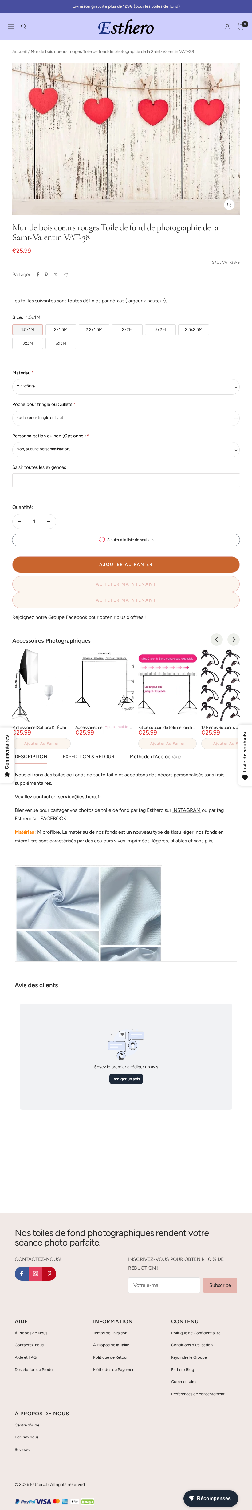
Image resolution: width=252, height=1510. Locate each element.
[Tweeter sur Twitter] (55, 274)
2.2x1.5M (94, 329)
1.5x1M (27, 329)
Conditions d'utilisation (192, 1345)
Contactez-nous (29, 1345)
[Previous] (217, 639)
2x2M (127, 329)
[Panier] (241, 26)
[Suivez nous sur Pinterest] (49, 1274)
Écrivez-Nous (27, 1437)
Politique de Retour (110, 1357)
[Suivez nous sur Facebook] (22, 1274)
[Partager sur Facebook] (38, 274)
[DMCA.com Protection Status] (87, 1502)
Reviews (22, 1449)
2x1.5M (61, 329)
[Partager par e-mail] (66, 275)
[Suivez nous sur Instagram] (35, 1274)
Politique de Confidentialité (195, 1333)
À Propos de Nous (31, 1333)
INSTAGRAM (186, 810)
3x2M (160, 329)
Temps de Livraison (110, 1333)
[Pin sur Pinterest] (46, 274)
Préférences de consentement (198, 1394)
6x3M (61, 343)
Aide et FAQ (26, 1357)
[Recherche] (23, 26)
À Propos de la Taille (111, 1345)
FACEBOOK (53, 818)
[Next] (233, 639)
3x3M (27, 343)
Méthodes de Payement (114, 1369)
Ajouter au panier (41, 743)
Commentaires (184, 1381)
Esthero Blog (182, 1369)
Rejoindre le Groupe (189, 1357)
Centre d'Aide (27, 1425)
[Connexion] (227, 26)
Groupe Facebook (67, 617)
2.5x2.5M (194, 329)
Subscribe (220, 1285)
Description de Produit (35, 1369)
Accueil (19, 51)
